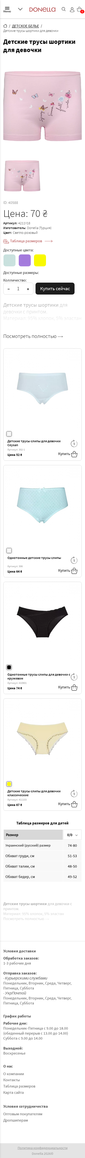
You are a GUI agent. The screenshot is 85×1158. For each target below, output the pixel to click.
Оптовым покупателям (22, 1113)
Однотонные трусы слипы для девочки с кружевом (38, 676)
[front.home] (5, 26)
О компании (13, 1073)
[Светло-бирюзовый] (9, 260)
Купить (64, 453)
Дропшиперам (15, 1120)
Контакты (11, 1079)
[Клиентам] (20, 9)
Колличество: (15, 280)
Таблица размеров (26, 240)
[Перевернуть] (74, 443)
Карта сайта (13, 1092)
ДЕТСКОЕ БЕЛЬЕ (25, 25)
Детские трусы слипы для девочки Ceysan (34, 443)
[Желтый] (40, 260)
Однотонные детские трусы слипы (34, 558)
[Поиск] (63, 9)
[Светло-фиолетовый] (25, 260)
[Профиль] (72, 10)
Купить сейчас (55, 288)
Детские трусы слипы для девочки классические (34, 793)
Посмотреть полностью (30, 336)
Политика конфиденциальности (43, 1148)
